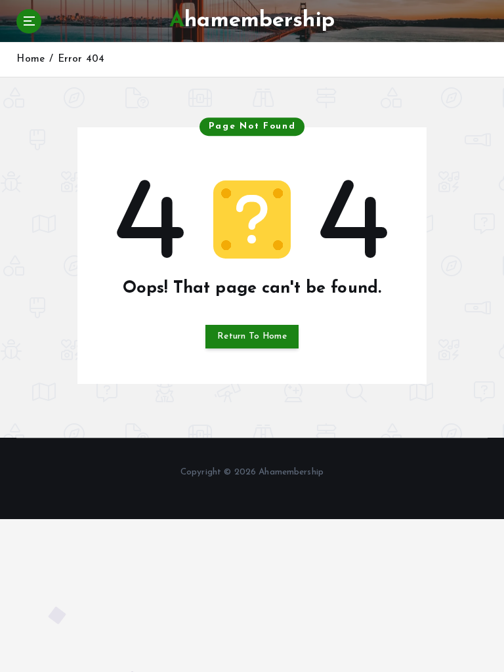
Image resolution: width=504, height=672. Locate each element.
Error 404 (81, 59)
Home (30, 59)
